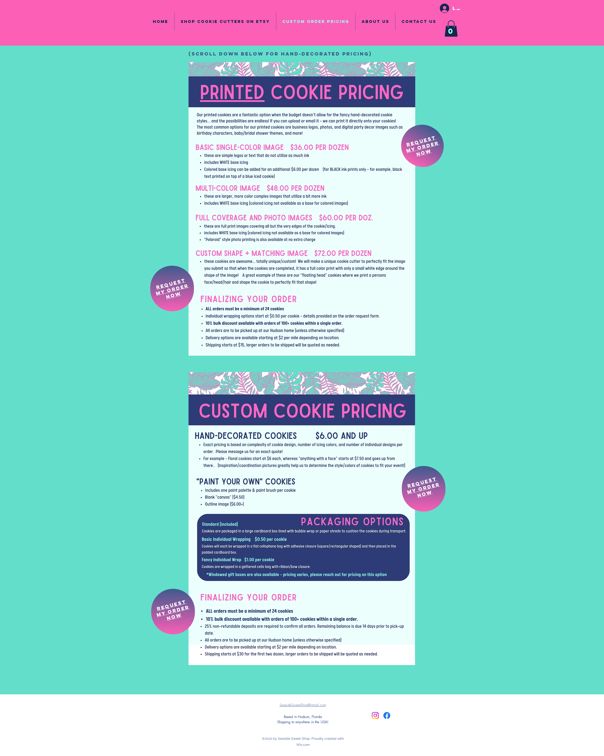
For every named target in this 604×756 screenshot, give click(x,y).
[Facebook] (386, 715)
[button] (451, 28)
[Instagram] (375, 715)
